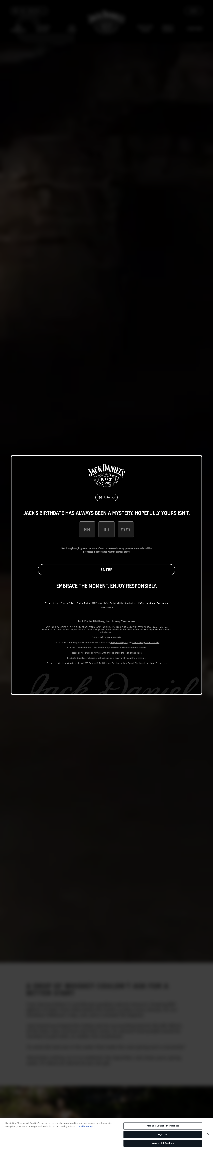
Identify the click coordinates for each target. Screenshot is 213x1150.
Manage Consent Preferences (163, 1126)
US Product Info (100, 603)
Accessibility (106, 608)
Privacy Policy (67, 603)
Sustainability (116, 603)
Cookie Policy (83, 603)
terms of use (98, 548)
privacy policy (122, 551)
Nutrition (150, 603)
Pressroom (162, 603)
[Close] (207, 1133)
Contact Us (130, 603)
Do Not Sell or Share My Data (106, 637)
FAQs (141, 603)
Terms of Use (51, 603)
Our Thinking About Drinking (146, 642)
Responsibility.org (119, 642)
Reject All (163, 1134)
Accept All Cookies (163, 1143)
